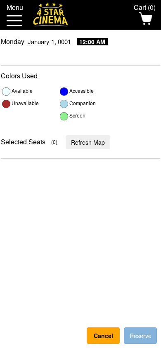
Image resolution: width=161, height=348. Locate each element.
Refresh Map (88, 142)
